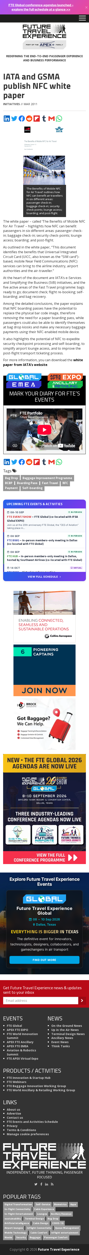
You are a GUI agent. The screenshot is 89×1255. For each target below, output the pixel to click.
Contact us (15, 1118)
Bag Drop (11, 478)
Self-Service (43, 1204)
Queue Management (67, 1228)
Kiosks (8, 1237)
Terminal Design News (68, 1034)
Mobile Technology (15, 1233)
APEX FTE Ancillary (20, 1042)
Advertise (14, 1113)
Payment (11, 488)
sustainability (13, 1219)
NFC (65, 483)
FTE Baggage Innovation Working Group (36, 1086)
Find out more (44, 960)
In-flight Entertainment (19, 1214)
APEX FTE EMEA (17, 1046)
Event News (60, 1042)
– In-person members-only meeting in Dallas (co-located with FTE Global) (42, 542)
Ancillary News (62, 1038)
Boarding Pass (27, 483)
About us (13, 1109)
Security (21, 1237)
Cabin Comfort (38, 1233)
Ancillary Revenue (61, 1214)
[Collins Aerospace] (44, 616)
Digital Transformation (18, 1204)
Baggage (35, 1237)
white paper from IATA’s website (43, 362)
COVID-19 (57, 1223)
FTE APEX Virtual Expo (22, 1058)
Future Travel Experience (58, 1249)
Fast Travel (50, 483)
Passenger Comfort (56, 1237)
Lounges (42, 1214)
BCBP (8, 483)
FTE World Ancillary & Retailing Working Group (41, 1090)
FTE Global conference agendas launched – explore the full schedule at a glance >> (40, 7)
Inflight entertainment (64, 1233)
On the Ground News (66, 1026)
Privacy (12, 1126)
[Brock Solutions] (44, 723)
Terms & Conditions (21, 1130)
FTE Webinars (16, 1082)
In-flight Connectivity (17, 1209)
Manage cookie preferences (28, 1134)
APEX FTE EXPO (17, 1030)
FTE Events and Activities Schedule (32, 1122)
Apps (73, 1204)
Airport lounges (14, 1228)
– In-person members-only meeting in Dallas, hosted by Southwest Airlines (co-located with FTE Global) (44, 558)
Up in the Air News (65, 1030)
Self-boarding (32, 488)
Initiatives (11, 104)
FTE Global (14, 1026)
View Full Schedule (43, 576)
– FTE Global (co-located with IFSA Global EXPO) (42, 518)
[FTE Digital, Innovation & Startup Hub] (44, 670)
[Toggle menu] (82, 18)
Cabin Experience (44, 1209)
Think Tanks (60, 1046)
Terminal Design (34, 1219)
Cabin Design (40, 1223)
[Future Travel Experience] (44, 37)
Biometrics (60, 1204)
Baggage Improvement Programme (47, 478)
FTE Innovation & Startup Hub (29, 1078)
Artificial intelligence (17, 1223)
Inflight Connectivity (39, 1228)
